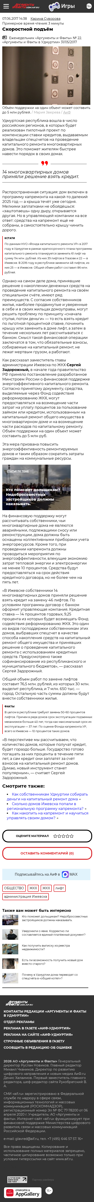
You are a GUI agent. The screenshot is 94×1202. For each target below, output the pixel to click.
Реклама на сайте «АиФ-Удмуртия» (38, 1035)
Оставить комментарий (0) (47, 853)
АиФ (67, 112)
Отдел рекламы (19, 1022)
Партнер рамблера (43, 1179)
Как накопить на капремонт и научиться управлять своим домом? (48, 815)
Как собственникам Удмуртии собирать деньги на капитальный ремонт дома (47, 796)
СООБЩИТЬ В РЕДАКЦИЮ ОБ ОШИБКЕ (38, 1048)
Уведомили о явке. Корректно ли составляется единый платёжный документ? (54, 932)
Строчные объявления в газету (34, 1041)
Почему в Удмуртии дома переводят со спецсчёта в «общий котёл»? (50, 976)
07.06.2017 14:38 (14, 19)
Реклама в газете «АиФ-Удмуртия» (37, 1028)
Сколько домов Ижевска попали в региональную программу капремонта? (45, 806)
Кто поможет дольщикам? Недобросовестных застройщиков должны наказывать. (55, 918)
